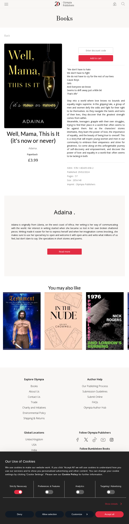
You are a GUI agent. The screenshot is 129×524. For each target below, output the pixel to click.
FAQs (95, 402)
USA (34, 444)
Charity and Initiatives (34, 407)
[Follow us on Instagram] (111, 439)
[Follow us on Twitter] (86, 439)
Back (7, 35)
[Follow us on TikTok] (94, 439)
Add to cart (95, 58)
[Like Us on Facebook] (77, 439)
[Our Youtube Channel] (103, 439)
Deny (19, 514)
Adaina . (33, 148)
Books (34, 386)
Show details (111, 504)
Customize (77, 514)
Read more (64, 251)
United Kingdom (34, 439)
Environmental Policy (34, 413)
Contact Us (34, 397)
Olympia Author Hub (95, 407)
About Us (34, 391)
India (34, 450)
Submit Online (95, 397)
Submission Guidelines (94, 391)
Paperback (32, 154)
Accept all (109, 514)
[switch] (49, 492)
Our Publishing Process (95, 386)
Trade (34, 402)
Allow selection (49, 514)
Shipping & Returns (34, 418)
